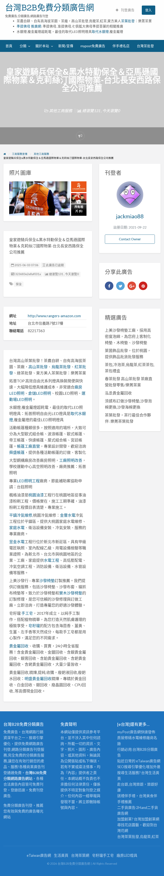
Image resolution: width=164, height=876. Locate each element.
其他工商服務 (60, 110)
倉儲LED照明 (39, 393)
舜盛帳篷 (17, 452)
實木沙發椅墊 (70, 593)
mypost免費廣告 (93, 46)
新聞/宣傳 (65, 46)
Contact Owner (130, 239)
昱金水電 (17, 541)
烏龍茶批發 (61, 366)
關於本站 (42, 46)
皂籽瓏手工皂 (103, 855)
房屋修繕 (124, 737)
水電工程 (51, 560)
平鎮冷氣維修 (20, 515)
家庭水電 (17, 527)
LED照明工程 (28, 480)
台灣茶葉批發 (128, 836)
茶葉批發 (128, 21)
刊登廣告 (127, 10)
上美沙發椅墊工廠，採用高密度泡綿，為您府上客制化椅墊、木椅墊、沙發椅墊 (128, 336)
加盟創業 (148, 819)
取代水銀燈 (100, 32)
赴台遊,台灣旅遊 (130, 784)
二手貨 (152, 807)
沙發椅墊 (47, 580)
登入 (148, 10)
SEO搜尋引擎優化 (131, 766)
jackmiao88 (130, 216)
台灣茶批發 (145, 46)
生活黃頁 (61, 855)
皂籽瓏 (34, 625)
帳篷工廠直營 (28, 446)
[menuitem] (125, 10)
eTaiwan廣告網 (148, 761)
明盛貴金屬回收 (38, 678)
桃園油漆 (36, 495)
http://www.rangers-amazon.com (54, 316)
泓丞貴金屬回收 (118, 393)
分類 (23, 46)
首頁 (9, 46)
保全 (19, 284)
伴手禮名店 (121, 46)
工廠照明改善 (70, 460)
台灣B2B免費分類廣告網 (49, 7)
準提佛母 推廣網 (29, 26)
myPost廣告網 (129, 732)
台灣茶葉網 (80, 855)
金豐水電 (67, 515)
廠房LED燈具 (127, 855)
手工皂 (27, 613)
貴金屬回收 (18, 646)
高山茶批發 (38, 366)
